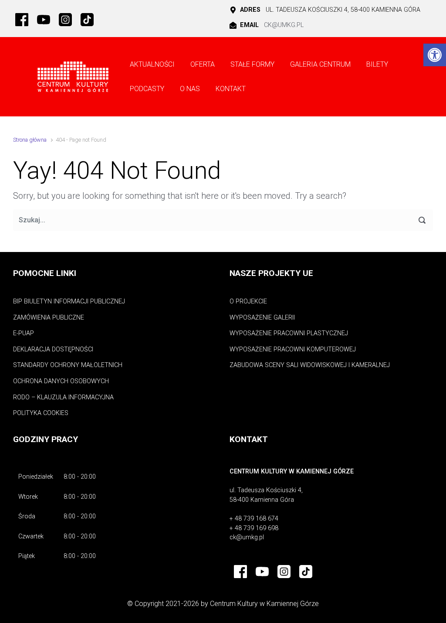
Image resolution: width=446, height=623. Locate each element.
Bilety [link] (377, 64)
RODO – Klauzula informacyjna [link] (63, 397)
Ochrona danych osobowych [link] (61, 381)
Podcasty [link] (147, 89)
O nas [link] (190, 89)
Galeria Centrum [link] (320, 64)
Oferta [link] (202, 64)
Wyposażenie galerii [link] (262, 317)
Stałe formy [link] (252, 64)
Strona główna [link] (30, 139)
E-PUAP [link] (23, 333)
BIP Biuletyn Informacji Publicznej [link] (69, 301)
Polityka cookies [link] (40, 413)
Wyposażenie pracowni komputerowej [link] (293, 349)
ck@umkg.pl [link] (284, 25)
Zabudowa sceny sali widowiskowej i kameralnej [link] (310, 365)
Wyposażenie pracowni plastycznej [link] (289, 333)
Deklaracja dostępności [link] (53, 349)
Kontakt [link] (231, 89)
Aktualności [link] (152, 64)
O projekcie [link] (248, 301)
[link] (434, 55)
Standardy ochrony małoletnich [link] (67, 365)
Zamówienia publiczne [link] (48, 317)
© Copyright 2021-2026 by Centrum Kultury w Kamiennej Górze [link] (223, 603)
